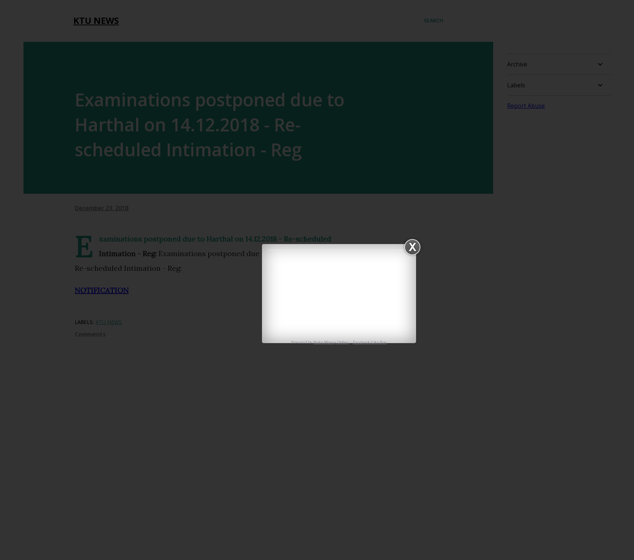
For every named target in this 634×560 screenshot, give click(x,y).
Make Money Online (331, 342)
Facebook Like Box (369, 342)
